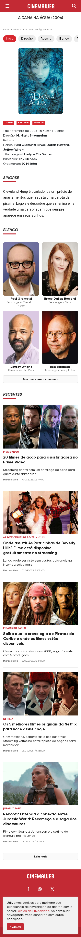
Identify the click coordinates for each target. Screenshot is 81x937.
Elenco (64, 38)
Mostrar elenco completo (40, 379)
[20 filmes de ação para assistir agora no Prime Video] (40, 427)
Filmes (17, 30)
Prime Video (11, 451)
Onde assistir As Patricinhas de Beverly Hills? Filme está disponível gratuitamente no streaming (39, 548)
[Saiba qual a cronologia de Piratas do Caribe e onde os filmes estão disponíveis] (40, 603)
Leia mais (40, 856)
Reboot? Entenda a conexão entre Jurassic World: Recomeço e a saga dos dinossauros (39, 819)
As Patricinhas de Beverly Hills (24, 537)
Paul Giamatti (25, 145)
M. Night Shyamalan (31, 135)
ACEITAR (15, 926)
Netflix (8, 718)
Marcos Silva (10, 480)
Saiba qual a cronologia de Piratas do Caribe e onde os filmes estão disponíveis (38, 639)
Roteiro (46, 38)
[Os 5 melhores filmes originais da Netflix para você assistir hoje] (40, 693)
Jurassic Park (12, 808)
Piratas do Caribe (14, 628)
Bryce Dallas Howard (53, 145)
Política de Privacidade (33, 911)
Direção (27, 38)
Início (6, 30)
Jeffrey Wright (14, 149)
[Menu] (7, 6)
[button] (28, 889)
